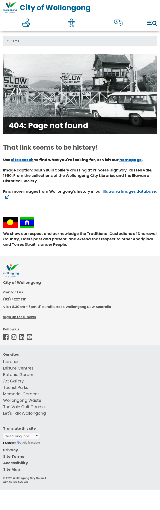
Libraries (11, 362)
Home (14, 41)
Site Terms (13, 456)
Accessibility (15, 462)
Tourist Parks (15, 387)
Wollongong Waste (22, 400)
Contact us (13, 292)
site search (22, 159)
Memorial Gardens (21, 394)
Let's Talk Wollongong (24, 413)
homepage (130, 159)
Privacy (10, 450)
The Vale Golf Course (24, 407)
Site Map (11, 469)
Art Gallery (13, 381)
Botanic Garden (18, 374)
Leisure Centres (18, 368)
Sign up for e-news (19, 317)
